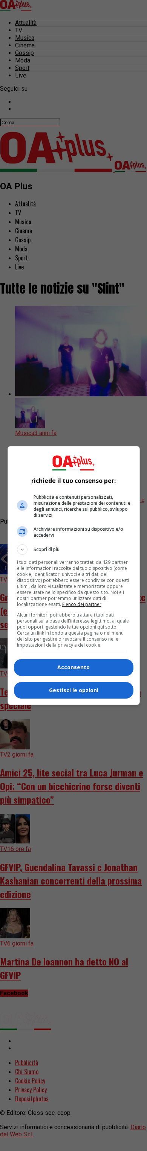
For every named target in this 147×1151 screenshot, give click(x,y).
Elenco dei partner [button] (81, 604)
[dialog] (74, 575)
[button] (73, 549)
